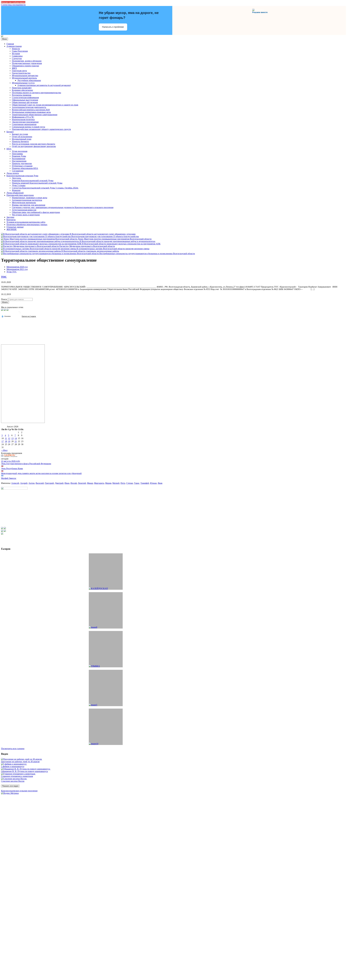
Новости (16, 48)
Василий (40, 483)
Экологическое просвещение (25, 122)
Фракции (16, 190)
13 (12, 438)
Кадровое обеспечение (22, 90)
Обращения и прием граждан (25, 66)
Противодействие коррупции (20, 195)
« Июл (4, 450)
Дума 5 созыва (18, 185)
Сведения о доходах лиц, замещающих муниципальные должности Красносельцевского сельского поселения (62, 207)
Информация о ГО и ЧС (23, 117)
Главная (10, 44)
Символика (17, 56)
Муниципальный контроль (24, 78)
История (16, 53)
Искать (5, 302)
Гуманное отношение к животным (17, 776)
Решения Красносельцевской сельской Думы (32, 180)
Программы (17, 154)
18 (6, 441)
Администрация (14, 46)
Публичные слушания (22, 166)
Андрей (23, 483)
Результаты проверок (21, 95)
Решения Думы (19, 156)
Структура (17, 58)
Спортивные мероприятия (24, 124)
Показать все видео (10, 786)
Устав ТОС (12, 272)
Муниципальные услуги (23, 83)
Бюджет (10, 132)
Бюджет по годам (20, 134)
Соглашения (17, 171)
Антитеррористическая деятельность (29, 107)
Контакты (11, 219)
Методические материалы (24, 202)
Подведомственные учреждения (27, 63)
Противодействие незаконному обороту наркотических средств (41, 129)
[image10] (106, 727)
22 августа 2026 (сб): (10, 461)
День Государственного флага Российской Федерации (26, 463)
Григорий (49, 483)
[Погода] (6, 316)
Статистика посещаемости (13, 5)
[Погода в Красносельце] (19, 314)
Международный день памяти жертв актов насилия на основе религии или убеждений (41, 473)
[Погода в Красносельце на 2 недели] (29, 316)
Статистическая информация (25, 97)
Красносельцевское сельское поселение (19, 791)
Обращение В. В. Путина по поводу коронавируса (24, 771)
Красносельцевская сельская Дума (22, 176)
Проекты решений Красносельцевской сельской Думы (37, 183)
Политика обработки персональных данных (27, 224)
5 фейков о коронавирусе (12, 766)
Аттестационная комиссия (24, 210)
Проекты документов (22, 163)
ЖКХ (14, 68)
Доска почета (13, 173)
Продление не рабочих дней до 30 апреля (20, 761)
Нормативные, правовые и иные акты (29, 197)
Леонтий (82, 483)
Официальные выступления (25, 100)
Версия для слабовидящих (13, 2)
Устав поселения (19, 151)
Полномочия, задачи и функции (26, 61)
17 (2, 441)
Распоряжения (18, 158)
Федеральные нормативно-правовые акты (31, 112)
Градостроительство (21, 73)
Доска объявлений (15, 193)
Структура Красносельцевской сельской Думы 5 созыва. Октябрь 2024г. (45, 188)
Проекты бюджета (20, 141)
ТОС (4, 276)
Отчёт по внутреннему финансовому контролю (34, 146)
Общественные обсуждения (25, 102)
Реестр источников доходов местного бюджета (33, 144)
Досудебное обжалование (29, 80)
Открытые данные (15, 227)
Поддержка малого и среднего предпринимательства (36, 92)
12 (9, 438)
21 (16, 441)
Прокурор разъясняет (22, 88)
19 (9, 441)
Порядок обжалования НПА (25, 168)
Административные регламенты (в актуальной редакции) (44, 85)
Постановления (19, 161)
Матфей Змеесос (8, 478)
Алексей (15, 483)
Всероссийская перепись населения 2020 (31, 110)
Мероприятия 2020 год (17, 267)
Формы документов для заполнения (28, 205)
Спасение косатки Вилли (12, 781)
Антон (31, 483)
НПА (9, 149)
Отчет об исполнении (22, 136)
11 (6, 438)
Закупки (10, 217)
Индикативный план (21, 139)
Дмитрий (59, 483)
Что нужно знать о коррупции (26, 215)
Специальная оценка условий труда (28, 127)
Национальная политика (23, 119)
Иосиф (73, 483)
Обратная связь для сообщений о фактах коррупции (36, 212)
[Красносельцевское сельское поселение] (2, 36)
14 (16, 438)
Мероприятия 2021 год (17, 269)
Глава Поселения (20, 51)
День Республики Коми (12, 468)
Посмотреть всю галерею (12, 748)
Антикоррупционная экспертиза (27, 200)
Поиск (4, 299)
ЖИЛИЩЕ (12, 229)
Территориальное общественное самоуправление (34, 114)
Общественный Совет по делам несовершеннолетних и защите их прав (45, 105)
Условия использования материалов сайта (26, 222)
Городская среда (19, 70)
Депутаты (16, 178)
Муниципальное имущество (25, 75)
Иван (67, 483)
